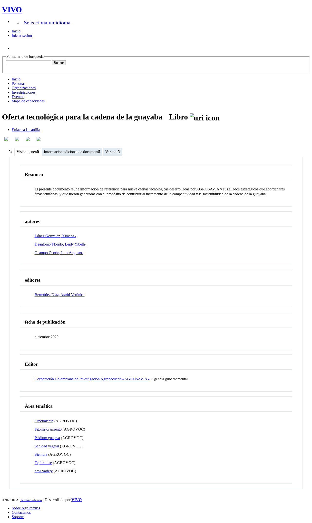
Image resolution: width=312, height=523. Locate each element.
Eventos (18, 97)
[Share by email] (39, 139)
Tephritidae (43, 463)
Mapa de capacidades (28, 101)
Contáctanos (21, 512)
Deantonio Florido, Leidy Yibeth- (60, 244)
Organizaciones (24, 88)
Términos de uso (31, 500)
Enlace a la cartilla (26, 130)
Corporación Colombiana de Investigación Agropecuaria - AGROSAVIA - (92, 379)
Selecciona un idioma (47, 23)
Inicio (16, 31)
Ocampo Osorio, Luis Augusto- (59, 253)
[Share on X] (28, 139)
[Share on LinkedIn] (17, 139)
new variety (44, 471)
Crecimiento (44, 421)
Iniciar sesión (22, 35)
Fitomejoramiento (48, 429)
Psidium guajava (47, 438)
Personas (18, 83)
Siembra (41, 454)
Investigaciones (23, 92)
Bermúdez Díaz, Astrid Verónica (60, 295)
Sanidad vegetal (47, 446)
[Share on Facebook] (7, 139)
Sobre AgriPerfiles (26, 508)
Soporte (18, 517)
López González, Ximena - (55, 236)
